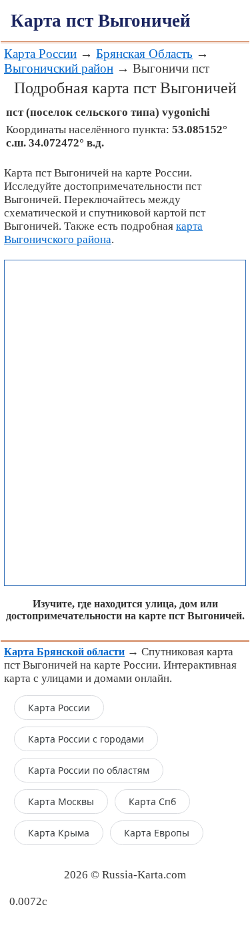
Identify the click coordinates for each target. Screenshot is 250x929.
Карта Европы (156, 832)
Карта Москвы (61, 801)
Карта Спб (152, 801)
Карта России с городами (86, 739)
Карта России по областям (88, 770)
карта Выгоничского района (103, 233)
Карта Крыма (58, 832)
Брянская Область (144, 54)
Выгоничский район (58, 68)
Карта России (40, 54)
